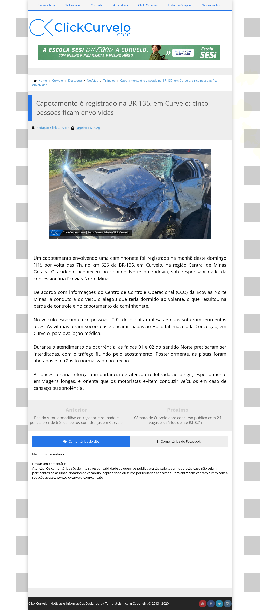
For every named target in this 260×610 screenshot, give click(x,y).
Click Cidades (148, 5)
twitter (219, 603)
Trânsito (109, 80)
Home (42, 80)
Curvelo (57, 80)
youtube (202, 603)
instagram (228, 603)
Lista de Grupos (179, 5)
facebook (211, 603)
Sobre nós (72, 5)
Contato (97, 5)
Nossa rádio (211, 5)
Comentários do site (83, 441)
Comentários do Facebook (180, 441)
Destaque (75, 80)
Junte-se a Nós (44, 5)
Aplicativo (120, 5)
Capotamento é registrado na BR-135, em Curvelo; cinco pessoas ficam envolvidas (126, 82)
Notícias (92, 80)
